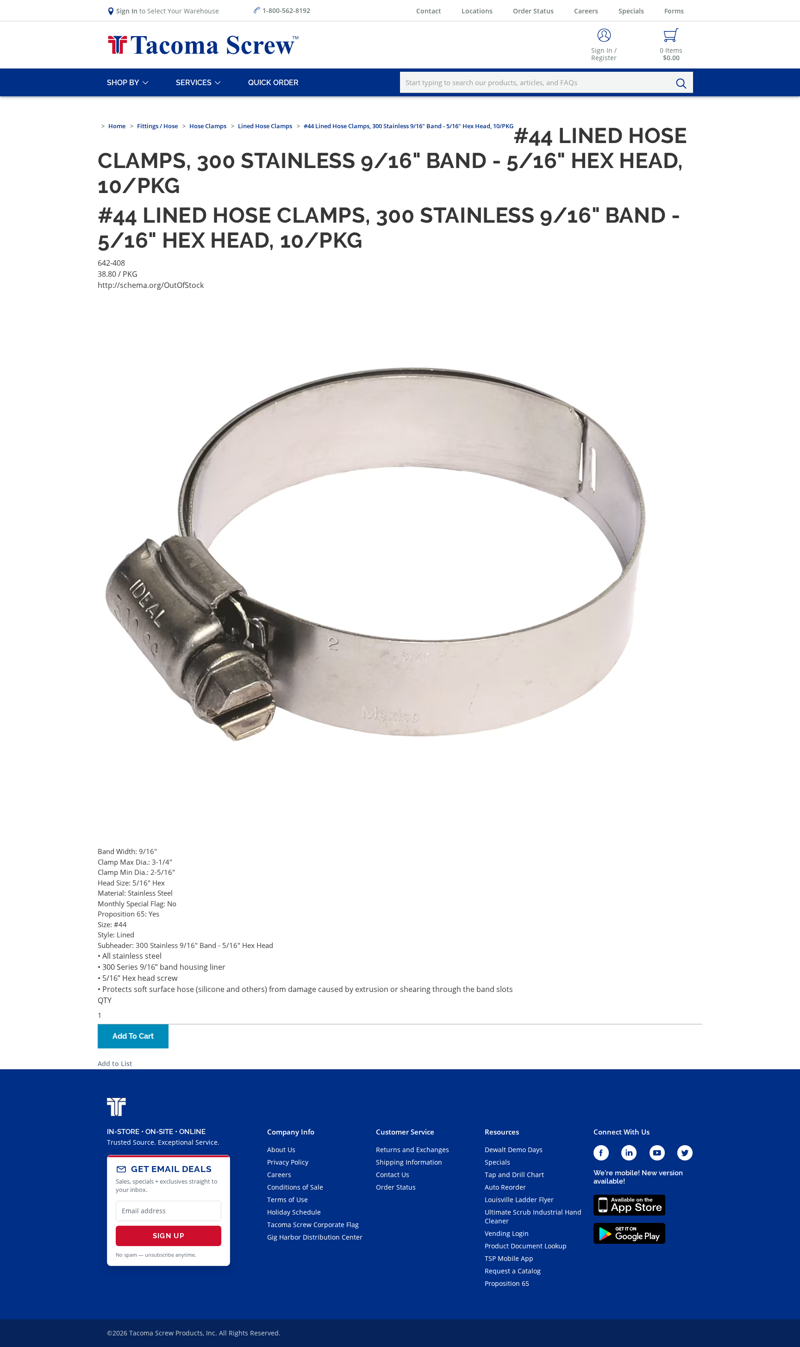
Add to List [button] (115, 1063)
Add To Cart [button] (133, 1036)
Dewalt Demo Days (514, 1149)
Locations (477, 10)
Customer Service (405, 1132)
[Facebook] (601, 1153)
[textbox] (546, 82)
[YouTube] (657, 1153)
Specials (631, 10)
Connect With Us (622, 1132)
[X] (685, 1153)
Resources (502, 1132)
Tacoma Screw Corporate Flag (313, 1224)
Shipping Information (409, 1162)
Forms (674, 10)
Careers (586, 10)
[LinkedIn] (629, 1153)
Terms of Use (287, 1199)
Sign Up (168, 1236)
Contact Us (392, 1174)
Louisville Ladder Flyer (519, 1199)
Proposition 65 (507, 1283)
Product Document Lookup (526, 1245)
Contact (428, 10)
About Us (281, 1149)
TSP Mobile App (509, 1258)
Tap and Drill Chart (514, 1174)
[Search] (683, 84)
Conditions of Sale (295, 1187)
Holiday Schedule (294, 1212)
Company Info (290, 1132)
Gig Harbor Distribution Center (314, 1237)
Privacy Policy (287, 1162)
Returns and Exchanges (412, 1149)
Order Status (533, 10)
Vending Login (507, 1233)
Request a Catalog (513, 1270)
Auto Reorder (505, 1187)
